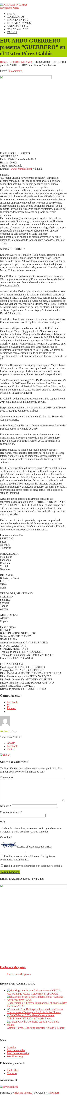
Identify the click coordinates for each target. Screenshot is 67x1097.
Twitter (11, 749)
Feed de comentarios (18, 1053)
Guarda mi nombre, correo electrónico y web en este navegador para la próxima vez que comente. (30, 830)
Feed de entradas (16, 1050)
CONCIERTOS (15, 16)
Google (11, 742)
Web (2, 821)
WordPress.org (15, 1056)
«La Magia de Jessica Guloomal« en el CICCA (32, 993)
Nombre (5, 805)
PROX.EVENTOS (17, 19)
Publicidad (12, 1070)
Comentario (7, 777)
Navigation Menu (9, 7)
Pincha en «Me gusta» (13, 967)
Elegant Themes (23, 1092)
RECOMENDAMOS (19, 22)
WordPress (53, 1092)
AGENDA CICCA (17, 26)
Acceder (11, 1047)
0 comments (15, 70)
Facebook (12, 746)
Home (3, 61)
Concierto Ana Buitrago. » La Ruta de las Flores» (34, 1012)
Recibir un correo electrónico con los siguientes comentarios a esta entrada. (27, 858)
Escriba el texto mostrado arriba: (34, 846)
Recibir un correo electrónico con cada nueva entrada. (33, 865)
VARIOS (12, 32)
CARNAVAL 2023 (17, 29)
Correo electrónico (11, 812)
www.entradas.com (21, 168)
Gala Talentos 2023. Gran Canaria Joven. (29, 1018)
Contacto (12, 1073)
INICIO (11, 13)
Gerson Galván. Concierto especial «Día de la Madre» (36, 1027)
